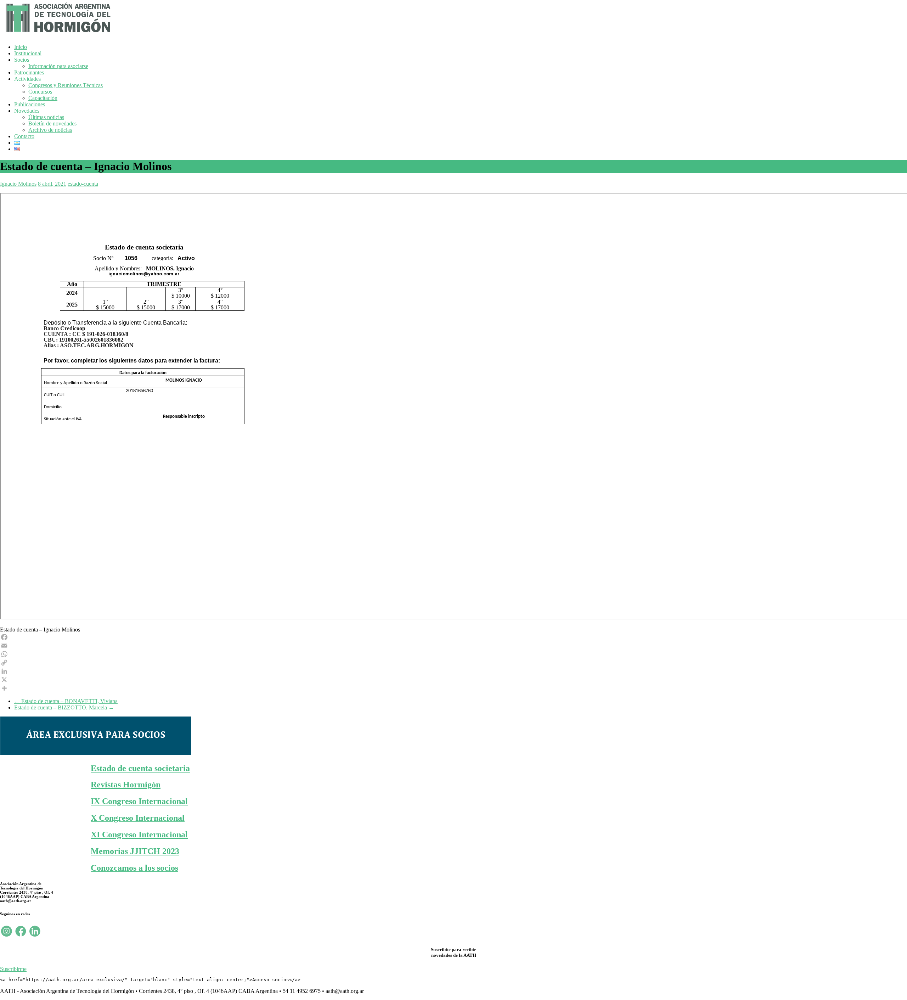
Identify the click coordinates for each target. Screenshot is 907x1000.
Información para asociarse (58, 66)
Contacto (24, 136)
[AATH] (57, 34)
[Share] (453, 688)
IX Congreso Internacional (139, 801)
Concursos (40, 92)
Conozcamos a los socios (134, 867)
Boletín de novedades (52, 123)
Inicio (20, 47)
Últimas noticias (46, 117)
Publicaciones (29, 104)
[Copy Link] (453, 662)
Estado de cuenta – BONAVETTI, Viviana (66, 701)
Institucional (27, 53)
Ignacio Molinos (18, 184)
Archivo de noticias (50, 130)
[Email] (453, 645)
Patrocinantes (29, 72)
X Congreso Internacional (138, 817)
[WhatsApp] (453, 654)
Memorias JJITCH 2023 (135, 851)
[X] (453, 679)
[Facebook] (453, 637)
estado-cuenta (83, 184)
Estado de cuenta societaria (140, 768)
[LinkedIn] (453, 671)
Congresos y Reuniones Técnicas (65, 85)
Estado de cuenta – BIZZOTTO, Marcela (64, 707)
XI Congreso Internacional (139, 834)
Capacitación (42, 98)
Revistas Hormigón (125, 784)
